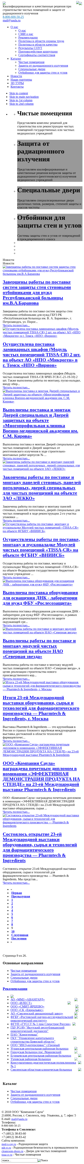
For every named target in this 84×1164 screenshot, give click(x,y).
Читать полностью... (16, 325)
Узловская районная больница (31, 1059)
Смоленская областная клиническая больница (41, 1069)
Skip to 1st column (20, 100)
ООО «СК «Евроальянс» (27, 1010)
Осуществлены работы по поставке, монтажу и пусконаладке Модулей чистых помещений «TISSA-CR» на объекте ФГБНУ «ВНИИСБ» (41, 547)
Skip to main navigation (24, 96)
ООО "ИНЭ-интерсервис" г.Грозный (35, 1045)
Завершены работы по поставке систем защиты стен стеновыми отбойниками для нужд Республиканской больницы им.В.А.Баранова (37, 292)
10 (12, 931)
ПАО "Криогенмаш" (24, 1034)
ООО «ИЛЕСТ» (21, 1003)
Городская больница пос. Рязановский (36, 1052)
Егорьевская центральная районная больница (41, 1055)
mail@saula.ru (12, 20)
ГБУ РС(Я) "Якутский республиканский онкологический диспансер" (37, 1029)
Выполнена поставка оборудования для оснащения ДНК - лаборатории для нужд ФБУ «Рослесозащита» (40, 598)
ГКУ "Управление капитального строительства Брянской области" (33, 1039)
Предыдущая (20, 896)
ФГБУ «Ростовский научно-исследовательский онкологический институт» (42, 1018)
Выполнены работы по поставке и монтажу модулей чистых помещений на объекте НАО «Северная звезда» (39, 648)
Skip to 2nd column (21, 103)
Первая (16, 893)
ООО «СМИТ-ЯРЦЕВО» (27, 1006)
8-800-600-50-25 (13, 17)
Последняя (19, 938)
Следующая (19, 935)
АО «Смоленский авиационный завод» (37, 1013)
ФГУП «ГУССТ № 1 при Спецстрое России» (41, 1024)
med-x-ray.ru (9, 1144)
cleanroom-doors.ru (12, 1151)
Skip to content (18, 93)
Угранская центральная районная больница (39, 1048)
